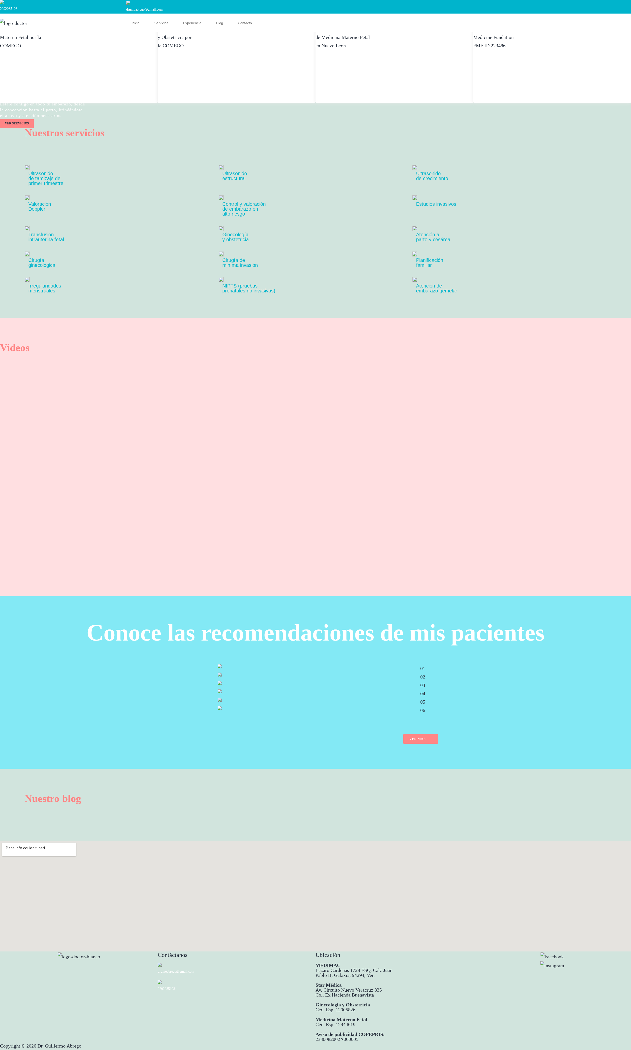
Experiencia (192, 23)
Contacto (245, 23)
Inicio (135, 23)
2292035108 (8, 9)
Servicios (161, 23)
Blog (219, 23)
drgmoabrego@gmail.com (144, 9)
